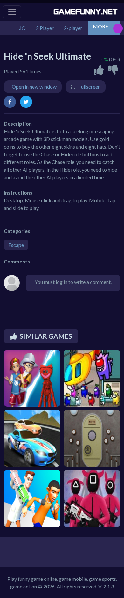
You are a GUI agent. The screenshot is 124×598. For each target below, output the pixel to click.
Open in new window (34, 87)
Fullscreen (89, 87)
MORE (100, 26)
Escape (16, 245)
